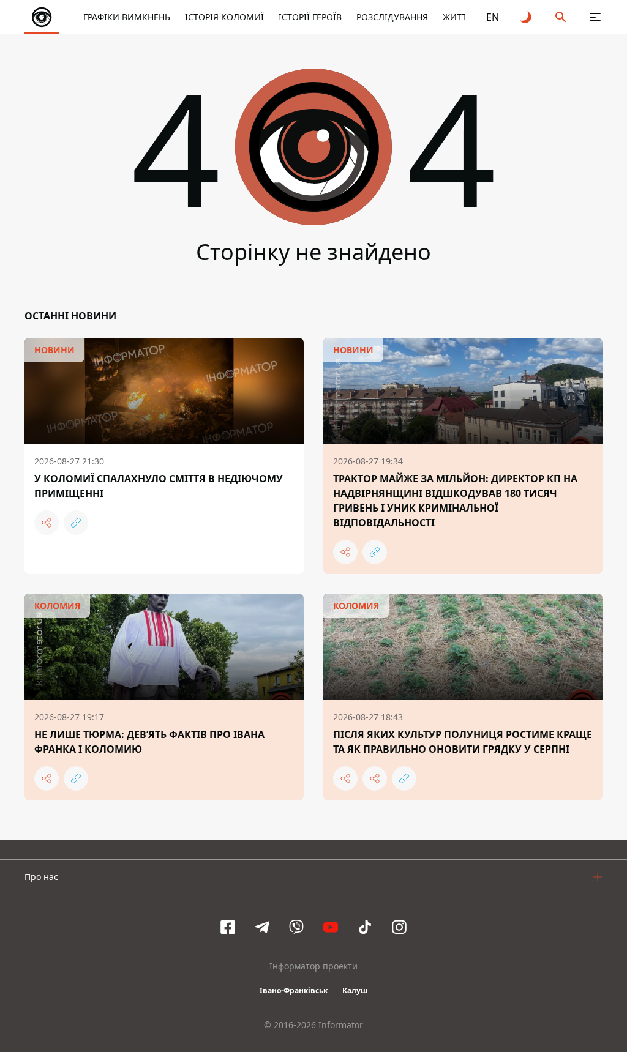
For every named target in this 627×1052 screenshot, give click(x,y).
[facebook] (227, 927)
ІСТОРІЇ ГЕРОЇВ (310, 17)
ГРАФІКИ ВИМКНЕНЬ (126, 17)
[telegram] (262, 927)
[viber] (296, 927)
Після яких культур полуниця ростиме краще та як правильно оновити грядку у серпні (462, 742)
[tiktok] (365, 927)
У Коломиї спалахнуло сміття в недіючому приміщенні (158, 486)
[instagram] (399, 927)
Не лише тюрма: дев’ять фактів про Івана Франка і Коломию (149, 742)
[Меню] (595, 17)
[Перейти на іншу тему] (526, 17)
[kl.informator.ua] (41, 17)
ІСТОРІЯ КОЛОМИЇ (224, 17)
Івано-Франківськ (294, 990)
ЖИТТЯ (457, 17)
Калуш (355, 990)
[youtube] (330, 927)
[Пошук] (561, 17)
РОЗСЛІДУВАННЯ (392, 17)
